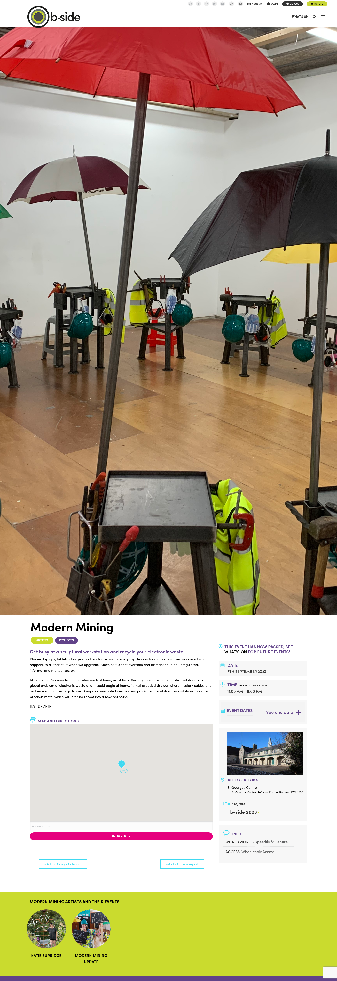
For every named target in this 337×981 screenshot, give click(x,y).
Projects (66, 640)
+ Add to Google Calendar (63, 864)
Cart (274, 4)
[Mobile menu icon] (323, 17)
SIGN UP (257, 4)
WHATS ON (300, 17)
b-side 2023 (243, 811)
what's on (235, 652)
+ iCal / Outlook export (182, 864)
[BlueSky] (240, 3)
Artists (42, 640)
